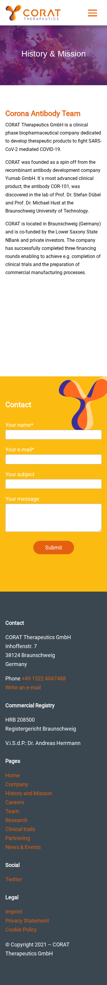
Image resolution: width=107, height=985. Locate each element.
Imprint (13, 911)
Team (12, 811)
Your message (22, 499)
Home (12, 775)
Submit (53, 547)
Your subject (19, 474)
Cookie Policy (21, 929)
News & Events (23, 847)
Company (16, 784)
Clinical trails (20, 829)
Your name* (19, 425)
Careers (14, 802)
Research (16, 820)
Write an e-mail (23, 687)
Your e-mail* (19, 449)
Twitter (13, 879)
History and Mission (28, 793)
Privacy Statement (27, 920)
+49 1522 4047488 (44, 678)
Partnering (17, 838)
